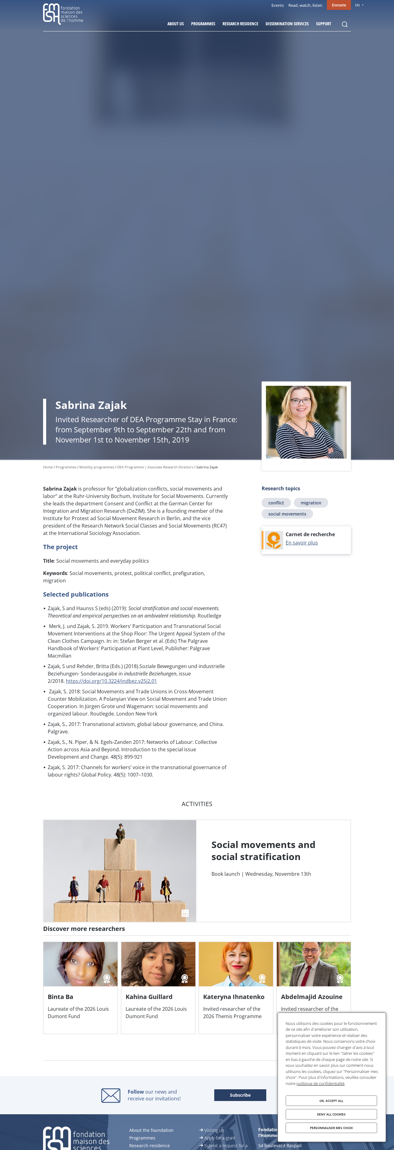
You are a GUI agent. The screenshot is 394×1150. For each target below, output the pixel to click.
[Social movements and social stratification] (197, 871)
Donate (339, 5)
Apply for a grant (219, 1138)
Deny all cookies (331, 1114)
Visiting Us (214, 1130)
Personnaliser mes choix (331, 1128)
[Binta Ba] (80, 988)
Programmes (203, 24)
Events (277, 5)
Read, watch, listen (305, 5)
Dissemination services (287, 24)
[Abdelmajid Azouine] (314, 988)
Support (323, 24)
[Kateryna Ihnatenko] (236, 988)
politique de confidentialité (320, 1083)
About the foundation (151, 1130)
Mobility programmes (96, 467)
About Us (175, 24)
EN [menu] (357, 5)
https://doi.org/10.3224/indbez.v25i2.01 (111, 681)
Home (48, 467)
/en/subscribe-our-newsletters (240, 1095)
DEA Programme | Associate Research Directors (155, 467)
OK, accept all (331, 1101)
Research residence (240, 24)
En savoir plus (302, 542)
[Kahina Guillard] (158, 988)
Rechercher (345, 24)
